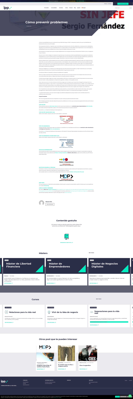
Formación (46, 7)
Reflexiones (44, 362)
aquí (44, 109)
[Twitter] (31, 391)
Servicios (61, 7)
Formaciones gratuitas (48, 383)
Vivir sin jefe (59, 189)
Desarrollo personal (26, 384)
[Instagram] (34, 391)
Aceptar (117, 396)
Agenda (78, 7)
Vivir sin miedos (65, 189)
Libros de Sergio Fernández (93, 382)
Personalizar (123, 396)
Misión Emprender (89, 189)
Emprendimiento (25, 382)
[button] (130, 396)
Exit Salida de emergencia (81, 190)
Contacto (109, 3)
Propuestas (39, 362)
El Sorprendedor (81, 189)
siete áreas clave (53, 106)
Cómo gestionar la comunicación (46, 190)
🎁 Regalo (84, 7)
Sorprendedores (68, 192)
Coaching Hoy (73, 190)
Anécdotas (81, 362)
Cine (85, 362)
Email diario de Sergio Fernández (50, 382)
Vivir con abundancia (73, 189)
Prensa (105, 3)
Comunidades (54, 7)
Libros (66, 7)
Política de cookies (57, 397)
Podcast (71, 7)
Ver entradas (49, 204)
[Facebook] (27, 391)
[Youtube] (24, 391)
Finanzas (24, 383)
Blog (75, 7)
